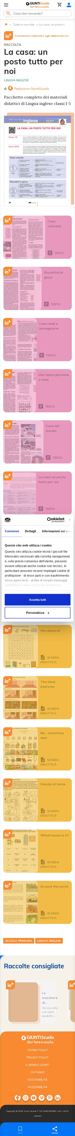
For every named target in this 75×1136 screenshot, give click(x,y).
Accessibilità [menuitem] (37, 1087)
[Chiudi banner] (69, 520)
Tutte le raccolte (23, 24)
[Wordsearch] (20, 646)
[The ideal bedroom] (20, 697)
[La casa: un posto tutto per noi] (19, 493)
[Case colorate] (24, 237)
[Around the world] (20, 902)
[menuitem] (18, 1098)
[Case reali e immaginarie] (20, 339)
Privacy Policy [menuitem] (38, 1057)
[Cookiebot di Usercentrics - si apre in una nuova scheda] (48, 520)
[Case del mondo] (23, 441)
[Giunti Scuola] (37, 5)
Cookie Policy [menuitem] (37, 1050)
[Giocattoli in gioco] (22, 288)
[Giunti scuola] (37, 1038)
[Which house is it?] (20, 851)
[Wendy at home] (20, 800)
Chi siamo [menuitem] (38, 1072)
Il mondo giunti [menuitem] (37, 1065)
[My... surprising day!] (20, 748)
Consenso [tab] (12, 531)
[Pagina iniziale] (6, 24)
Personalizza (35, 612)
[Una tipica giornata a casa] (19, 390)
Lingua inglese (16, 80)
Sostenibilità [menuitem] (37, 1079)
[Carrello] (59, 5)
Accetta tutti (37, 599)
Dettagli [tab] (30, 531)
